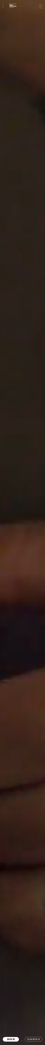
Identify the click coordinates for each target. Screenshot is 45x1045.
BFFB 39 (11, 1039)
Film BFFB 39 (33, 1039)
